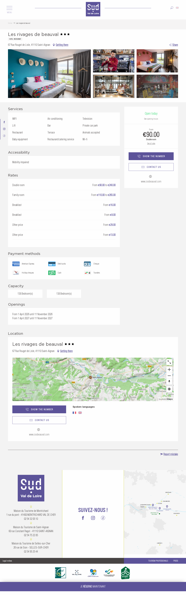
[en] (177, 7)
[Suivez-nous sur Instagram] (4, 129)
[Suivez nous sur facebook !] (4, 122)
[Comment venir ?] (155, 495)
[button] (171, 7)
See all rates (151, 143)
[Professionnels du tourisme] (4, 136)
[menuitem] (93, 9)
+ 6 (157, 86)
